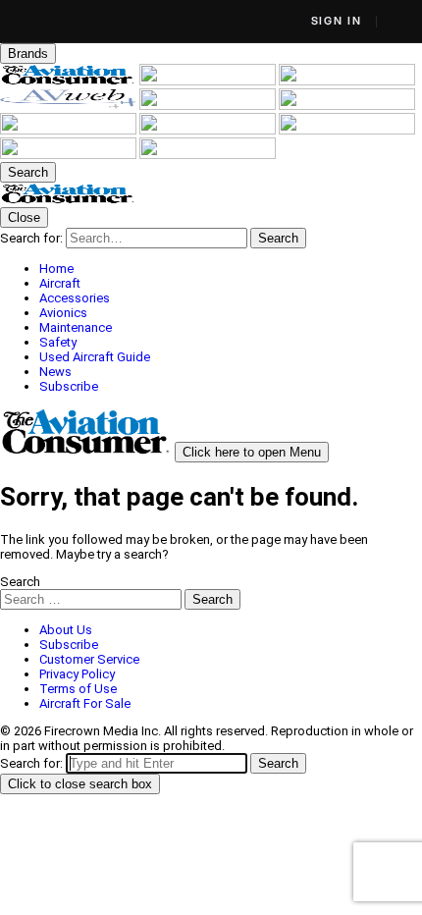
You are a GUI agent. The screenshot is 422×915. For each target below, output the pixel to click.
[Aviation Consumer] (69, 81)
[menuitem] (230, 268)
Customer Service (89, 659)
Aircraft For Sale (85, 703)
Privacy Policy (77, 674)
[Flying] (209, 81)
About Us (65, 629)
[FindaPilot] (69, 154)
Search (20, 581)
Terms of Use (78, 688)
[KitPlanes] (69, 130)
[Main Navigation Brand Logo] (68, 199)
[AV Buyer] (347, 105)
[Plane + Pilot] (209, 130)
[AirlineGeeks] (347, 81)
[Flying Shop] (207, 154)
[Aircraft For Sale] (209, 105)
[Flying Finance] (347, 130)
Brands (28, 53)
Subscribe (68, 644)
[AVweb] (69, 105)
